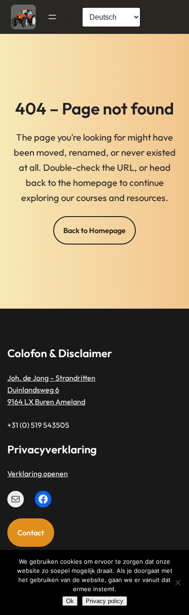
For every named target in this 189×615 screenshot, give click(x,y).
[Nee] (177, 582)
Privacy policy (104, 601)
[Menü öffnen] (52, 16)
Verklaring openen (37, 473)
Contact (30, 532)
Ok (70, 601)
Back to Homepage (94, 230)
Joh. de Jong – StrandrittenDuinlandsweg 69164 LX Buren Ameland (51, 390)
